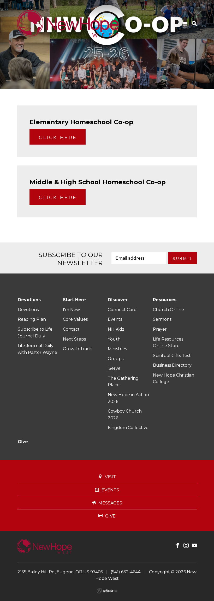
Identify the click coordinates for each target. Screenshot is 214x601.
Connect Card (122, 309)
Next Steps (74, 339)
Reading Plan (32, 319)
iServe (114, 368)
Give (23, 441)
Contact (71, 329)
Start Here (74, 299)
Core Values (75, 319)
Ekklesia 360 (107, 590)
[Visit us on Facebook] (177, 546)
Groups (115, 358)
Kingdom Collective (128, 427)
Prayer (160, 329)
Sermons (162, 319)
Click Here (58, 137)
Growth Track (77, 348)
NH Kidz (116, 329)
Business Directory (172, 365)
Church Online (168, 309)
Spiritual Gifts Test (172, 355)
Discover (118, 299)
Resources (164, 299)
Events (115, 319)
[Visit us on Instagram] (186, 546)
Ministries (117, 348)
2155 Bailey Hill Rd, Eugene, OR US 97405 (60, 571)
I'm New (71, 309)
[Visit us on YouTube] (194, 546)
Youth (114, 339)
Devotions (29, 299)
